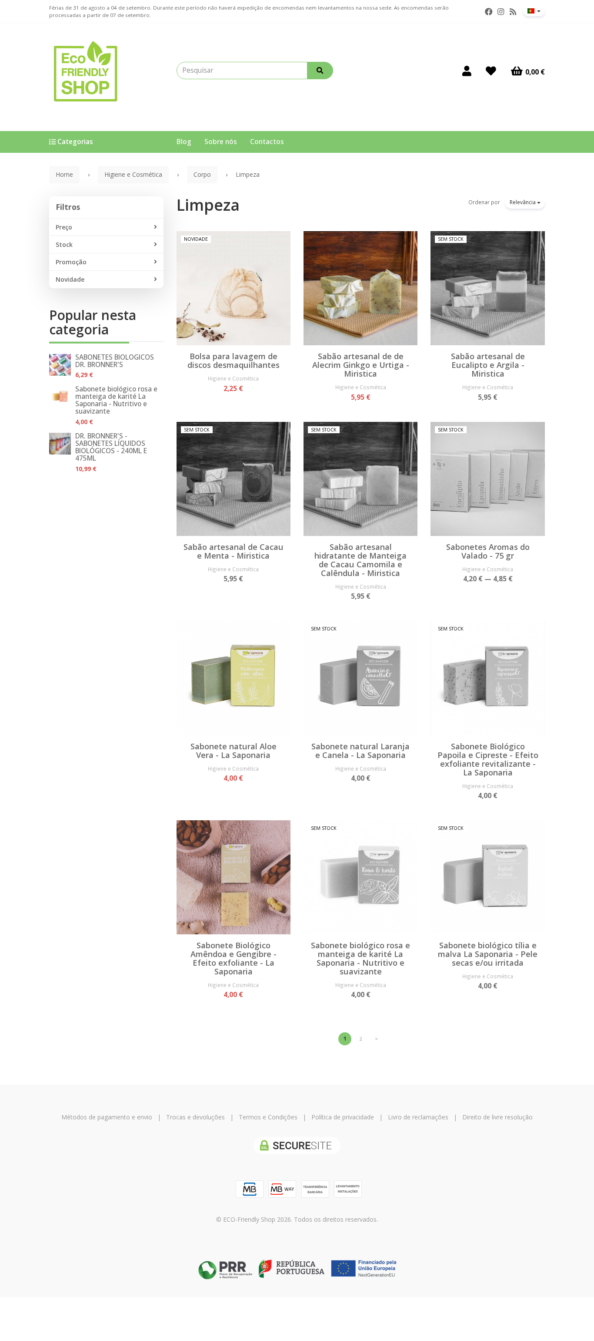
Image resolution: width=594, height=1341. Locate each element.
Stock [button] (64, 244)
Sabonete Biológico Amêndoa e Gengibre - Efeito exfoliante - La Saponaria (233, 958)
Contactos (267, 141)
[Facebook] (488, 12)
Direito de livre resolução (497, 1117)
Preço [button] (64, 227)
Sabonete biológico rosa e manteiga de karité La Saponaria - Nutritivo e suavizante (116, 400)
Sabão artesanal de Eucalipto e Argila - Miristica (488, 365)
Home (64, 174)
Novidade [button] (70, 279)
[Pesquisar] (320, 70)
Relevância (523, 202)
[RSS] (513, 12)
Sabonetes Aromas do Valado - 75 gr (488, 551)
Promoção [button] (71, 262)
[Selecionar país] (534, 11)
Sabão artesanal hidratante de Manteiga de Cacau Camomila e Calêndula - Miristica (360, 560)
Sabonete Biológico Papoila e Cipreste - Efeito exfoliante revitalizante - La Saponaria (487, 759)
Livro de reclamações (418, 1117)
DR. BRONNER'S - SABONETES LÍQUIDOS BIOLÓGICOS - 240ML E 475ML (111, 447)
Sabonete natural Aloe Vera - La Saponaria (233, 750)
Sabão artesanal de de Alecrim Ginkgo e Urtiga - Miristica (360, 365)
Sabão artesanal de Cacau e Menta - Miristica (234, 551)
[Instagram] (501, 12)
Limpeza (208, 205)
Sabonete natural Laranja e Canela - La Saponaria (360, 750)
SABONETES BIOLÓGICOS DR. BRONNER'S (114, 361)
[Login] (466, 70)
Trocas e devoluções (195, 1117)
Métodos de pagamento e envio (106, 1117)
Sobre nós (220, 141)
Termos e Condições (268, 1117)
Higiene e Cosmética (233, 378)
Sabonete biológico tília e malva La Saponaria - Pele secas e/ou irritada (487, 954)
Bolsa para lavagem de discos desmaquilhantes (233, 360)
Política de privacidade (342, 1117)
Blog (184, 141)
